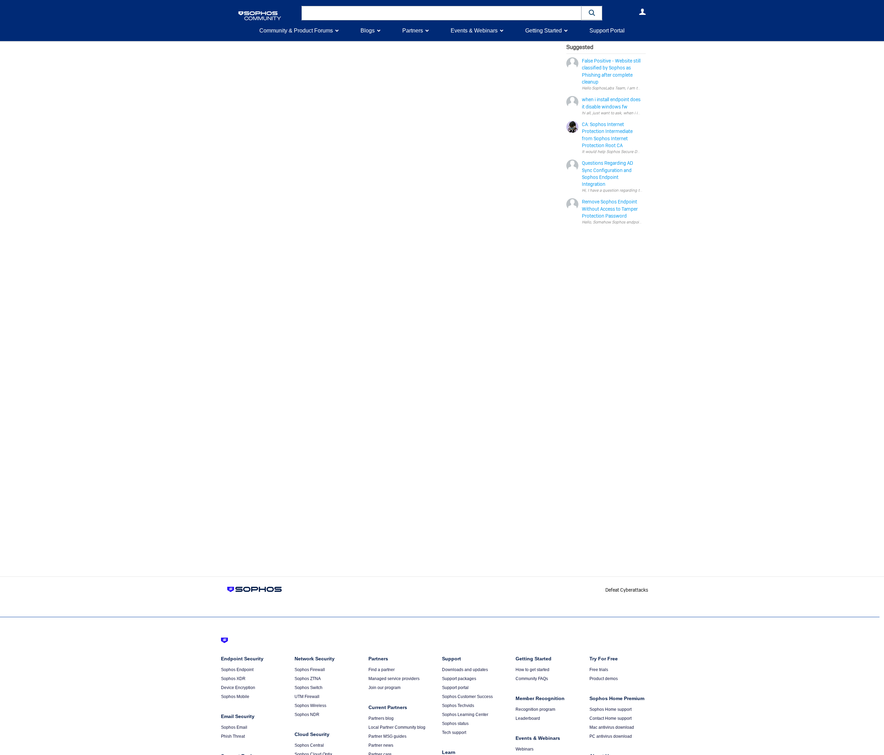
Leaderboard (528, 718)
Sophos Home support (610, 709)
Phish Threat (233, 736)
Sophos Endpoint (237, 669)
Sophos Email (234, 727)
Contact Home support (610, 718)
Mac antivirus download (611, 727)
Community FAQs (532, 678)
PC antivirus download (610, 736)
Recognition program (535, 709)
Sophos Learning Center (465, 714)
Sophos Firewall (310, 669)
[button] (592, 13)
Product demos (603, 678)
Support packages (459, 678)
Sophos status (455, 723)
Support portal (455, 687)
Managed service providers (394, 678)
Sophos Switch (309, 687)
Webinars (525, 749)
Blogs (368, 31)
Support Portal (607, 31)
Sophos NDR (307, 714)
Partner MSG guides (387, 736)
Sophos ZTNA (308, 678)
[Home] (268, 15)
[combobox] (441, 13)
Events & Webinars (474, 31)
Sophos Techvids (458, 705)
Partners (412, 31)
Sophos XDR (233, 678)
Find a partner (381, 669)
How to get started (532, 669)
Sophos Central (309, 745)
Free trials (598, 669)
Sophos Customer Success (467, 696)
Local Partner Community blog (396, 727)
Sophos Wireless (310, 705)
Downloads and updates (465, 669)
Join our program (384, 687)
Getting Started (543, 31)
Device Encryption (238, 687)
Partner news (380, 745)
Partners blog (381, 718)
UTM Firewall (307, 696)
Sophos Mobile (235, 696)
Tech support (454, 732)
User (642, 11)
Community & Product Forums (296, 31)
